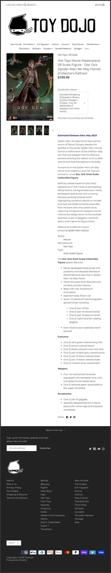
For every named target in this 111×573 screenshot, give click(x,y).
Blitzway (45, 484)
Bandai (44, 480)
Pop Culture (81, 498)
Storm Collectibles (50, 522)
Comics (79, 494)
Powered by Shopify (17, 560)
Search (10, 480)
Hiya (43, 494)
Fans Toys (46, 501)
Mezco (44, 518)
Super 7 (45, 525)
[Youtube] (99, 448)
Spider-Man (74, 230)
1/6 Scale (73, 54)
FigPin (44, 487)
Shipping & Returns (17, 494)
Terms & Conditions (17, 498)
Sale (77, 522)
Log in (10, 4)
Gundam (79, 512)
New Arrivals (81, 480)
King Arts (46, 508)
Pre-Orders (12, 491)
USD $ (11, 543)
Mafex (44, 512)
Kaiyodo (45, 504)
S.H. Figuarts (81, 487)
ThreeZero (46, 529)
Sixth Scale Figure (73, 253)
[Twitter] (90, 448)
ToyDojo (29, 557)
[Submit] (25, 5)
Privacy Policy (14, 487)
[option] (14, 130)
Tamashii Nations (84, 515)
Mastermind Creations (53, 515)
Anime (78, 491)
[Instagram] (103, 448)
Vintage (79, 518)
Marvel (67, 239)
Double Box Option (67, 89)
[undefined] (7, 130)
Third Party (81, 504)
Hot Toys (62, 54)
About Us (11, 484)
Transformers (82, 501)
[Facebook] (94, 448)
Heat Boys (46, 491)
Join (19, 4)
